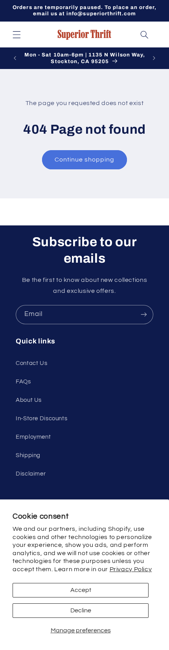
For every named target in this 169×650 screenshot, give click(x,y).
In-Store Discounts (41, 418)
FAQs (23, 382)
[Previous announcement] (15, 58)
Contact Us (31, 363)
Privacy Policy (131, 569)
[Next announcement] (154, 58)
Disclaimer (31, 474)
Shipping (28, 455)
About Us (29, 400)
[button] (16, 34)
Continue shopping (85, 159)
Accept (80, 590)
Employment (33, 437)
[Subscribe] (144, 314)
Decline (80, 610)
